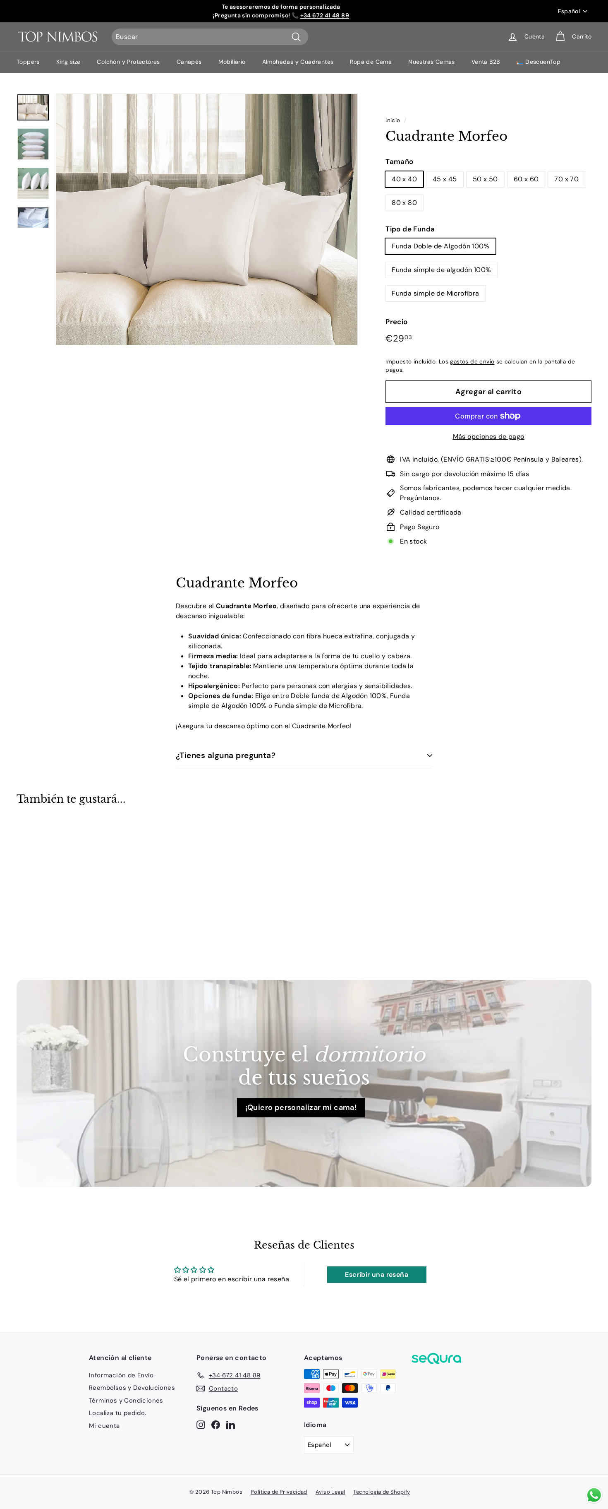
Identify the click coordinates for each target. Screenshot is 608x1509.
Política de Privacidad (279, 1491)
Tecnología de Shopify (381, 1491)
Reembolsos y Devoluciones (132, 1388)
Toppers (28, 61)
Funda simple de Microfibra (435, 293)
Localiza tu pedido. (117, 1413)
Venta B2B (486, 61)
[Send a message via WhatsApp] (594, 1495)
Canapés (189, 61)
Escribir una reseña (376, 1274)
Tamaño (399, 161)
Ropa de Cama (371, 61)
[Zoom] (206, 219)
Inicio (392, 120)
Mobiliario (232, 61)
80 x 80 (404, 202)
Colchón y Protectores (128, 61)
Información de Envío (121, 1375)
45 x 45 (445, 179)
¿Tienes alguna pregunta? (225, 755)
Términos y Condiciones (126, 1400)
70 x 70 (566, 179)
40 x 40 (404, 179)
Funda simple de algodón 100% (441, 269)
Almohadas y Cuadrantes (298, 61)
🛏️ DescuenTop (538, 61)
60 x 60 (526, 179)
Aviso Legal (330, 1491)
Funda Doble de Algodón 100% (440, 246)
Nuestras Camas (431, 61)
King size (68, 61)
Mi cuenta (104, 1426)
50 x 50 (485, 179)
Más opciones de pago (488, 436)
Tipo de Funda (410, 228)
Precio (396, 321)
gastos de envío (472, 361)
